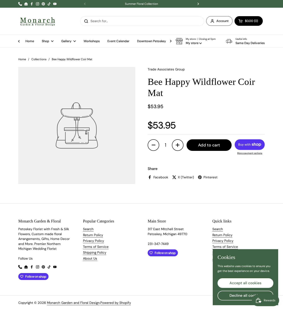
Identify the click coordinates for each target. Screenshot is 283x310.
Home (22, 59)
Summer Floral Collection (141, 4)
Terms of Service (96, 247)
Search (88, 229)
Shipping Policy (94, 252)
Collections (38, 59)
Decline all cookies (245, 295)
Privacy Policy (93, 241)
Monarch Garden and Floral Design (73, 303)
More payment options (249, 153)
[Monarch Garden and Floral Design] (37, 21)
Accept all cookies (245, 283)
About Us (90, 258)
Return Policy (93, 235)
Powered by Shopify (115, 303)
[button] (248, 21)
